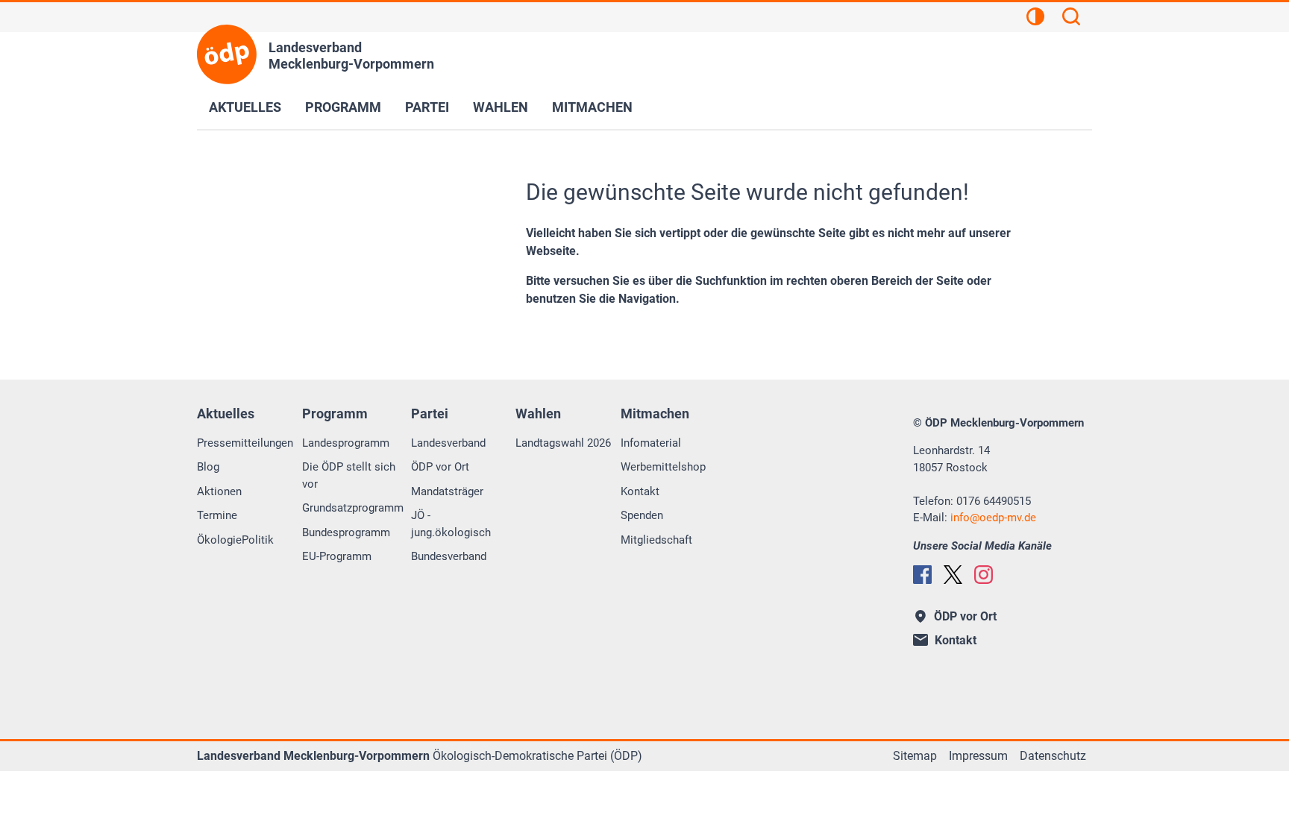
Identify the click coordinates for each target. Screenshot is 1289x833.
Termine (217, 515)
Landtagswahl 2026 (563, 443)
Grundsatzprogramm (353, 508)
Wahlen (500, 107)
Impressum (978, 756)
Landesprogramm (345, 443)
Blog (208, 467)
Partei (427, 107)
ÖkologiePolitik (235, 540)
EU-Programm (336, 556)
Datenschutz (1053, 756)
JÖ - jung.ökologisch (451, 524)
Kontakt (640, 491)
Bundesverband (448, 556)
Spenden (642, 515)
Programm (343, 107)
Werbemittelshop (663, 467)
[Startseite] (227, 54)
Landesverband (448, 443)
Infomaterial (651, 443)
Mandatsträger (447, 491)
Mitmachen (592, 107)
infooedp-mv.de (993, 517)
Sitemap (915, 756)
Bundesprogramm (346, 532)
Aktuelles (245, 107)
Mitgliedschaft (656, 540)
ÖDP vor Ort (440, 467)
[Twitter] (953, 574)
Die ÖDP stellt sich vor (348, 475)
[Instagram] (983, 574)
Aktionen (219, 491)
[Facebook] (922, 574)
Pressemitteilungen (245, 443)
